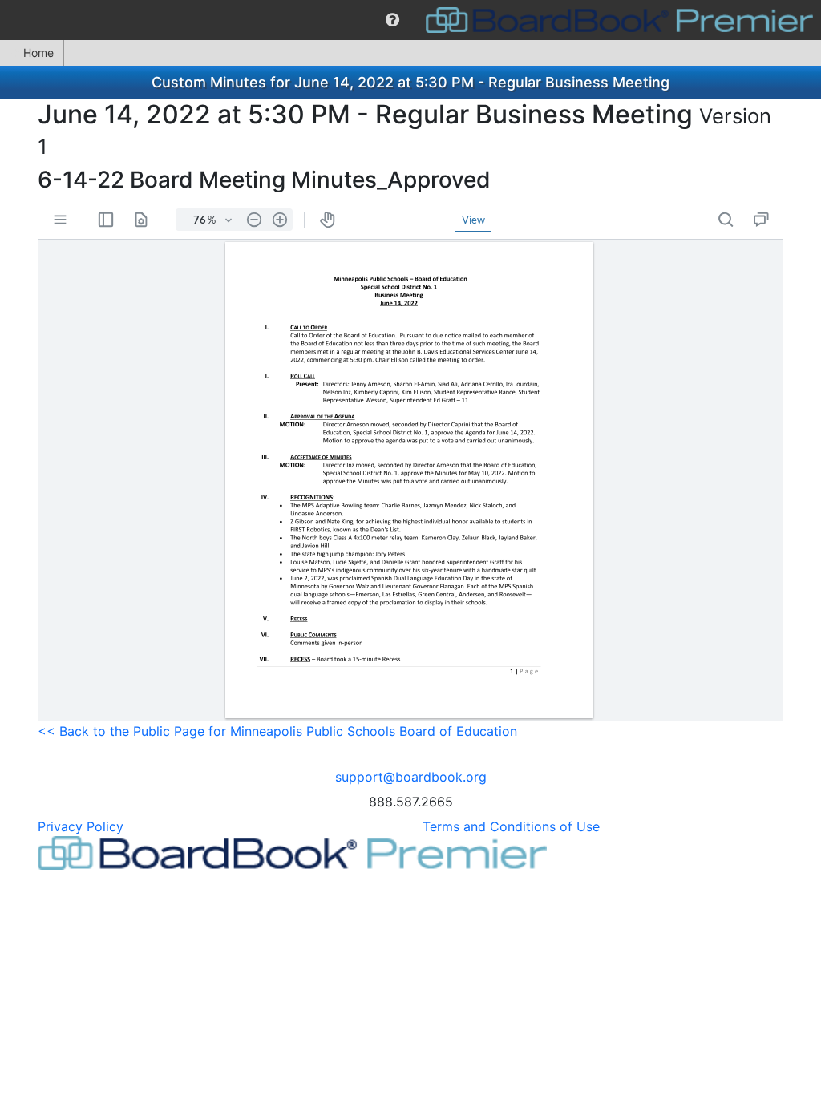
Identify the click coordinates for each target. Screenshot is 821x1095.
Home (38, 52)
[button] (392, 20)
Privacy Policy (80, 826)
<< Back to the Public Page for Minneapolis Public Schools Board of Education (277, 731)
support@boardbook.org (411, 777)
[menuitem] (392, 20)
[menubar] (410, 20)
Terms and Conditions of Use (511, 826)
